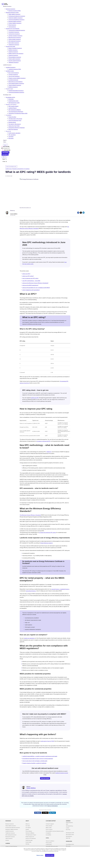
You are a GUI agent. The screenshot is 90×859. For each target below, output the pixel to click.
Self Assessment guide (13, 102)
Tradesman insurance (13, 44)
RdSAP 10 (49, 451)
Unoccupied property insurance (16, 83)
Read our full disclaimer (52, 805)
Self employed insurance (14, 41)
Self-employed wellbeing (14, 109)
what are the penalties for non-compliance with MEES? (36, 287)
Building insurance (13, 87)
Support (5, 140)
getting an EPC (35, 397)
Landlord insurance (7, 64)
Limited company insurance (15, 35)
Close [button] (4, 161)
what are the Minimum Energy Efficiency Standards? (35, 283)
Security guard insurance (14, 60)
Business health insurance (14, 21)
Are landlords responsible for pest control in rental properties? (37, 758)
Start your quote (45, 778)
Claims (4, 142)
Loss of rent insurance (13, 76)
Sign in (5, 145)
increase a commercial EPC (43, 441)
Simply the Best (12, 117)
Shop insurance (12, 25)
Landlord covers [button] (10, 71)
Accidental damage (13, 80)
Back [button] (4, 159)
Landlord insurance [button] (10, 67)
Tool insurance (12, 26)
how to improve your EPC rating (30, 278)
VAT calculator (12, 134)
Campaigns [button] (8, 115)
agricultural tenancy (31, 591)
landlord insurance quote (62, 773)
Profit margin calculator (14, 133)
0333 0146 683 (5, 146)
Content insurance (13, 74)
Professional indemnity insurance (16, 16)
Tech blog (10, 136)
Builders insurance (12, 50)
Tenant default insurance (14, 85)
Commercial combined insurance (16, 30)
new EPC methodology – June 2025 (31, 280)
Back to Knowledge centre (11, 166)
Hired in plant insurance (14, 58)
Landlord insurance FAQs (14, 69)
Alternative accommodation (15, 81)
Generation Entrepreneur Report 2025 (17, 113)
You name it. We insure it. (14, 124)
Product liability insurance (14, 23)
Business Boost (12, 122)
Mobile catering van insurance (15, 53)
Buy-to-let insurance (13, 72)
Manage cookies (40, 855)
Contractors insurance (14, 33)
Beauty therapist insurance (15, 48)
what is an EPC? (26, 273)
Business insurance (7, 6)
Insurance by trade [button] (10, 46)
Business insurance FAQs (14, 10)
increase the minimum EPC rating (47, 532)
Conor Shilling (13, 213)
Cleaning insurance (13, 55)
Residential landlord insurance (15, 90)
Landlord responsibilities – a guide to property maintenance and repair (39, 756)
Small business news (13, 100)
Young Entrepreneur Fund (14, 120)
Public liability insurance (14, 14)
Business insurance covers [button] (12, 12)
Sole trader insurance (13, 42)
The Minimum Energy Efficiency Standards (30, 515)
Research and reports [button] (11, 104)
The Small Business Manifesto (15, 111)
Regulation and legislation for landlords (20, 168)
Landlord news (8, 168)
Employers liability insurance (15, 17)
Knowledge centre (7, 94)
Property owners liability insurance (16, 78)
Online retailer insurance (14, 39)
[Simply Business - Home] (5, 4)
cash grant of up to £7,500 (47, 741)
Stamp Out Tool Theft (14, 125)
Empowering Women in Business (16, 127)
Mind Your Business (13, 129)
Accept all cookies (49, 855)
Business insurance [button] (10, 9)
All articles (11, 99)
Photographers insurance (14, 57)
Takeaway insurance (13, 62)
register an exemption (29, 638)
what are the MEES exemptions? (30, 285)
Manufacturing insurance (14, 37)
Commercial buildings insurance (16, 19)
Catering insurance (13, 51)
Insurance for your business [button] (12, 28)
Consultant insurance (13, 32)
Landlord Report (12, 108)
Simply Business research (46, 543)
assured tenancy (55, 589)
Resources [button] (8, 131)
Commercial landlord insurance (16, 92)
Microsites (10, 138)
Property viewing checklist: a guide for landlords (34, 763)
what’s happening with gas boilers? (31, 290)
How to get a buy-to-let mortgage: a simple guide (34, 760)
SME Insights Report (13, 106)
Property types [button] (9, 88)
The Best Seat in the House (15, 118)
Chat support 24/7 (6, 148)
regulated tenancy (64, 589)
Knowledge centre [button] (10, 97)
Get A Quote (5, 152)
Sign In (4, 156)
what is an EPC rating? (28, 276)
